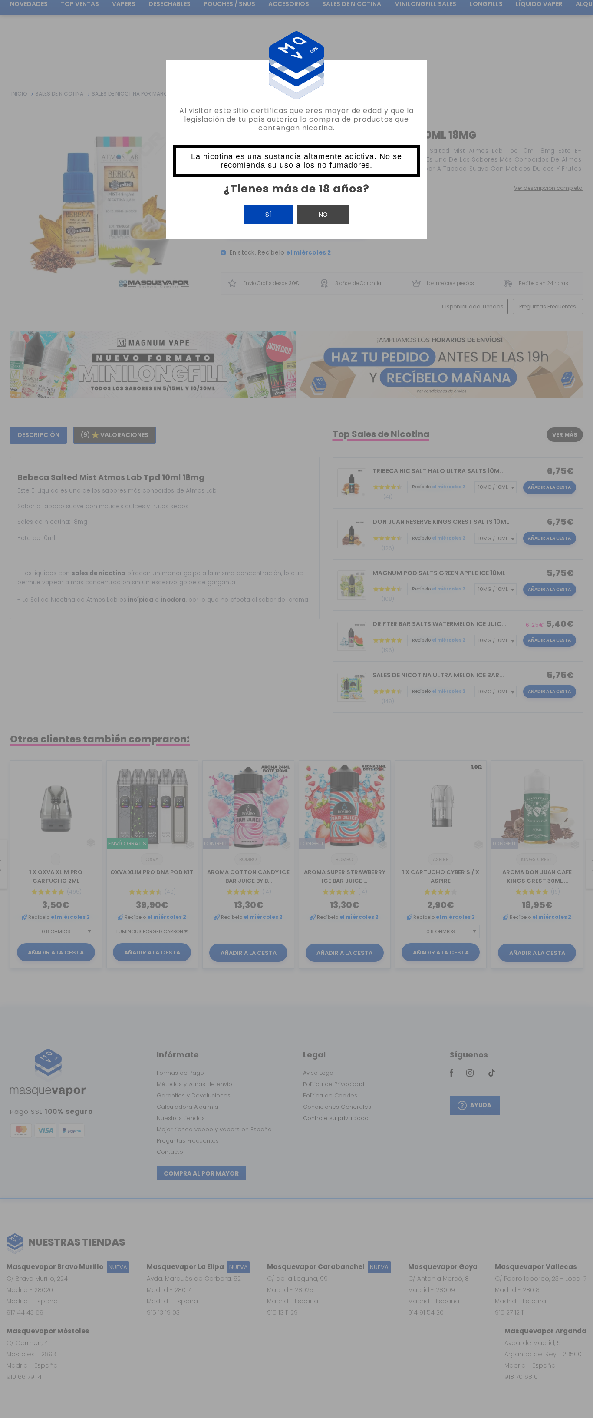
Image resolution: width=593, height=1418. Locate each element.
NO (323, 214)
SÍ (268, 214)
